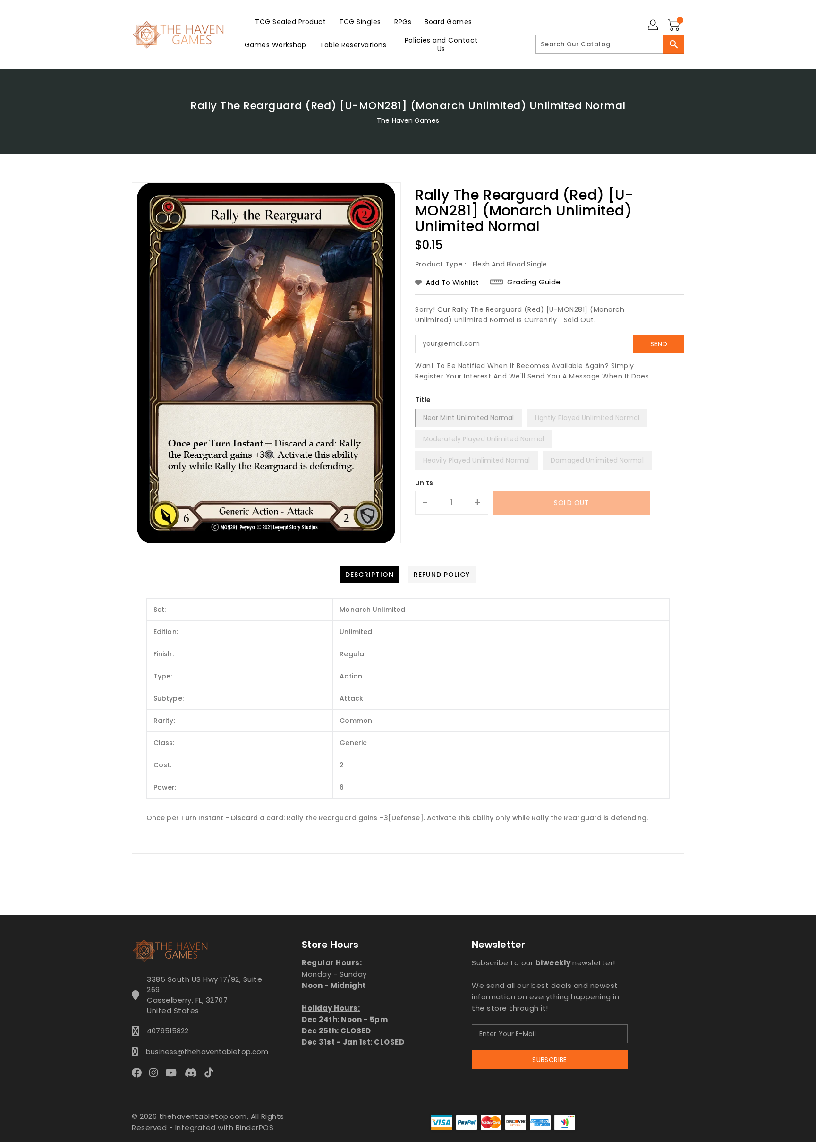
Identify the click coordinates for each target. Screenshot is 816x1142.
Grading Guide (534, 282)
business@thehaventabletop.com (204, 1051)
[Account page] (653, 25)
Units (424, 483)
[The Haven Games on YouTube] (173, 1072)
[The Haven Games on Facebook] (139, 1072)
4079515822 (167, 1031)
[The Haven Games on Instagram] (156, 1072)
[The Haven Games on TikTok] (211, 1072)
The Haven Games (408, 120)
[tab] (370, 574)
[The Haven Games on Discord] (194, 1072)
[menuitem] (290, 21)
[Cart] (674, 25)
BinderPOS (255, 1128)
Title (423, 399)
